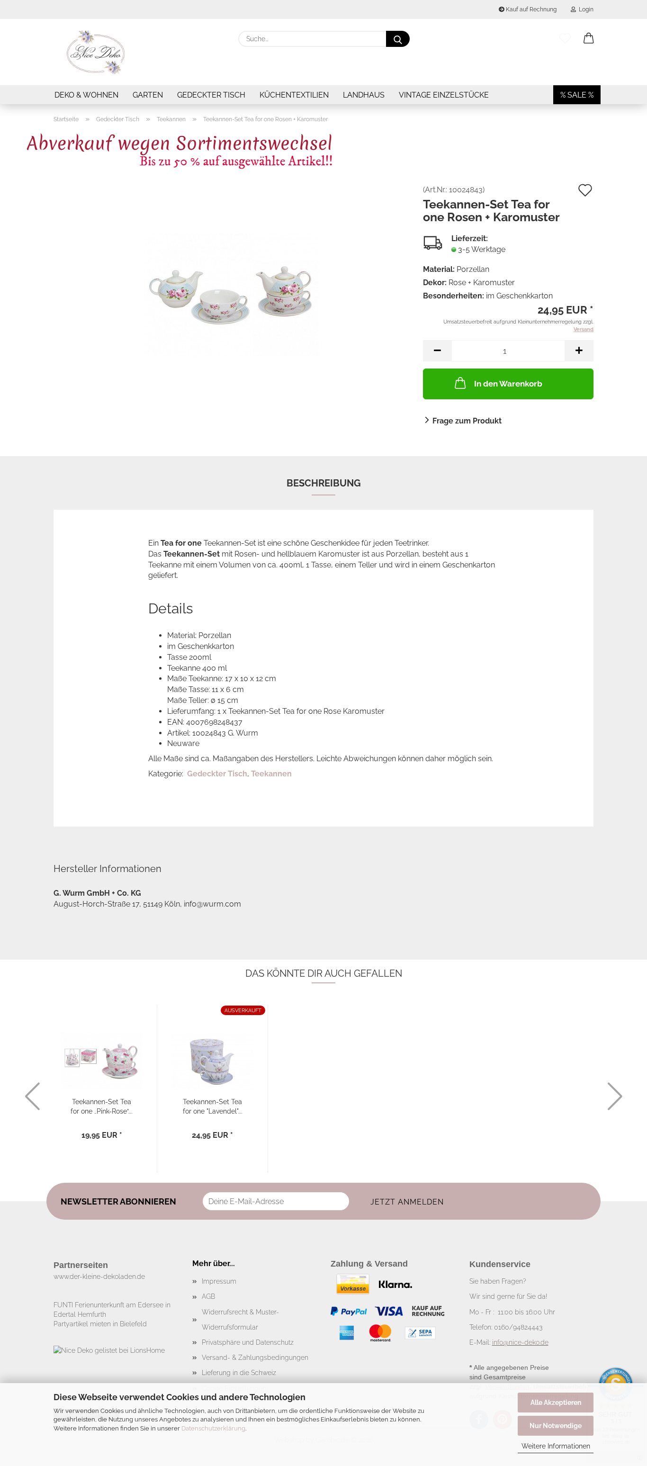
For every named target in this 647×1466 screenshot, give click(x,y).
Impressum (219, 1281)
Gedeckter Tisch (211, 94)
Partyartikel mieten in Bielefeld (100, 1324)
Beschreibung (324, 483)
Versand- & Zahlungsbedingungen (255, 1357)
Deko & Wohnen (86, 94)
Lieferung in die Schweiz (239, 1372)
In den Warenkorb (508, 383)
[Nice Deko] (96, 52)
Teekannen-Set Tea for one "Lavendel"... (213, 1106)
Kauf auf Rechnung (530, 9)
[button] (589, 39)
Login (584, 9)
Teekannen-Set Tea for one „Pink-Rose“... (102, 1106)
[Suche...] (398, 39)
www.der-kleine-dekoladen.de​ (99, 1276)
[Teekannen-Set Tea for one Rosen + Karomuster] (231, 292)
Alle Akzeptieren (555, 1402)
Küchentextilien (294, 94)
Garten (148, 94)
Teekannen (271, 773)
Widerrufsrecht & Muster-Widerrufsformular (240, 1319)
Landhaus (364, 94)
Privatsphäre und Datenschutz (248, 1342)
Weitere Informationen (555, 1446)
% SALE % (576, 94)
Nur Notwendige (556, 1426)
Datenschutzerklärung (213, 1428)
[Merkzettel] (565, 39)
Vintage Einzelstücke (444, 94)
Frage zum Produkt (467, 420)
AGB (208, 1296)
